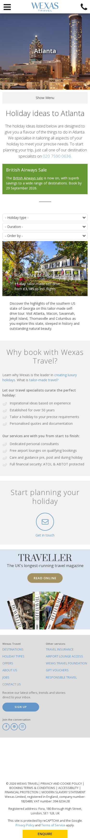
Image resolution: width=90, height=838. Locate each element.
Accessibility (68, 788)
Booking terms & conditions (32, 788)
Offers (7, 663)
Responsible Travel (61, 677)
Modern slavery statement (63, 792)
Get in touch (45, 535)
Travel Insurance (60, 649)
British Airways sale (28, 178)
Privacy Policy (25, 825)
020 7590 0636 (57, 156)
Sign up (21, 707)
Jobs (5, 677)
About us (9, 670)
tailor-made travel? (43, 380)
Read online (45, 578)
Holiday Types (13, 656)
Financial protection (22, 792)
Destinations (13, 649)
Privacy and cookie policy (62, 784)
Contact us (11, 684)
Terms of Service (53, 825)
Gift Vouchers (57, 670)
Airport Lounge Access (64, 656)
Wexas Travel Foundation (66, 663)
